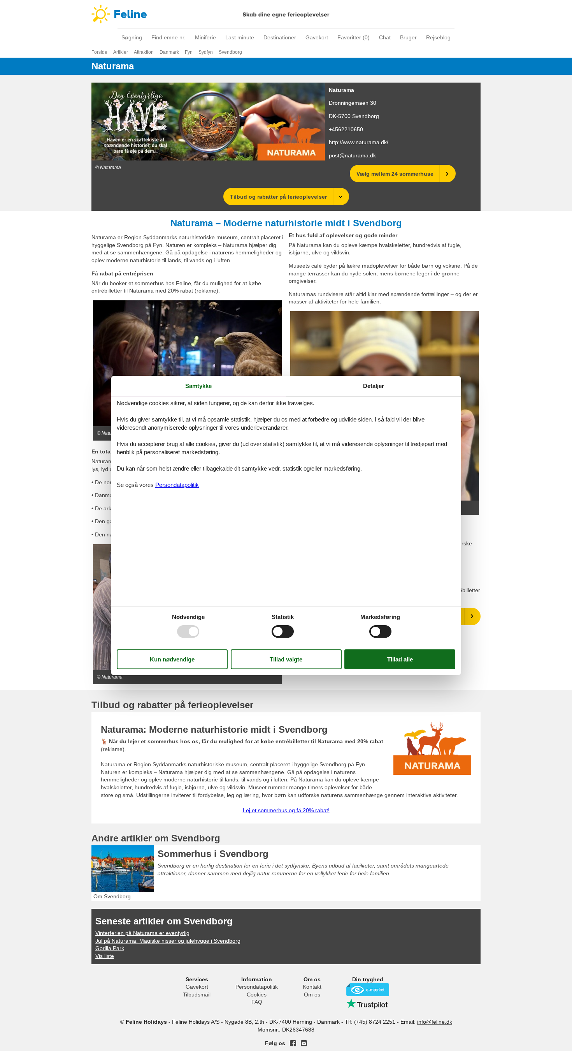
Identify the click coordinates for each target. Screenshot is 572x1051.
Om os (312, 994)
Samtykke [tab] (198, 386)
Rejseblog (438, 37)
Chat (385, 37)
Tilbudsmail (197, 994)
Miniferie (205, 37)
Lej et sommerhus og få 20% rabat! (286, 810)
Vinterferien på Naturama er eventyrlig (142, 933)
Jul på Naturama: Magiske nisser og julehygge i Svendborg (167, 941)
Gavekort (316, 37)
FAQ (256, 1002)
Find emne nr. (168, 37)
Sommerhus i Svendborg (213, 853)
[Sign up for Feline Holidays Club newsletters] (304, 1043)
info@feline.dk (434, 1022)
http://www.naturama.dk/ (358, 142)
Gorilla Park (109, 948)
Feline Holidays (286, 14)
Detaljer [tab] (373, 386)
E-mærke (367, 989)
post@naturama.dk (352, 155)
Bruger (408, 37)
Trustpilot (367, 1003)
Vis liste (104, 956)
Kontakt (312, 987)
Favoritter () (353, 37)
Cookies (257, 994)
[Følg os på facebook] (293, 1043)
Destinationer (279, 37)
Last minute (239, 37)
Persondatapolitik (256, 987)
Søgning (131, 37)
